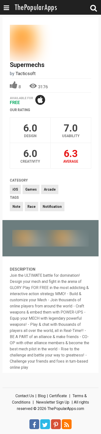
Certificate (58, 396)
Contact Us (24, 396)
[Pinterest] (56, 424)
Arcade (50, 189)
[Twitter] (45, 424)
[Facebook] (34, 424)
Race (31, 207)
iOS (15, 189)
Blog (42, 396)
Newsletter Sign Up (52, 402)
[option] (31, 238)
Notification (52, 207)
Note (16, 207)
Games (31, 189)
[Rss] (67, 424)
